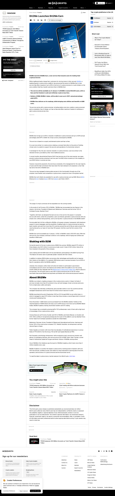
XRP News (90, 460)
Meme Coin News (92, 480)
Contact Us (64, 462)
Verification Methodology (103, 460)
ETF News (90, 483)
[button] (12, 463)
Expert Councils (78, 468)
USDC (56, 179)
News (75, 460)
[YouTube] (30, 20)
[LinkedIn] (41, 20)
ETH (37, 179)
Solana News (90, 477)
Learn (76, 462)
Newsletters (77, 470)
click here (72, 356)
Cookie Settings (108, 487)
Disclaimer (100, 487)
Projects (39, 12)
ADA (46, 179)
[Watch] (102, 108)
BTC (82, 177)
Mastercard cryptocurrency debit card (63, 269)
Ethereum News (91, 469)
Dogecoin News (91, 475)
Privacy (94, 487)
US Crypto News (91, 472)
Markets (76, 465)
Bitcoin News (90, 462)
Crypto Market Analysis (91, 466)
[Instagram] (45, 20)
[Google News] (111, 451)
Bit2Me (79, 81)
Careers (63, 468)
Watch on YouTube (95, 122)
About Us (63, 465)
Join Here (20, 80)
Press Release (33, 12)
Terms (89, 487)
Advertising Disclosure (106, 464)
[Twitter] (34, 20)
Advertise (63, 460)
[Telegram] (38, 20)
